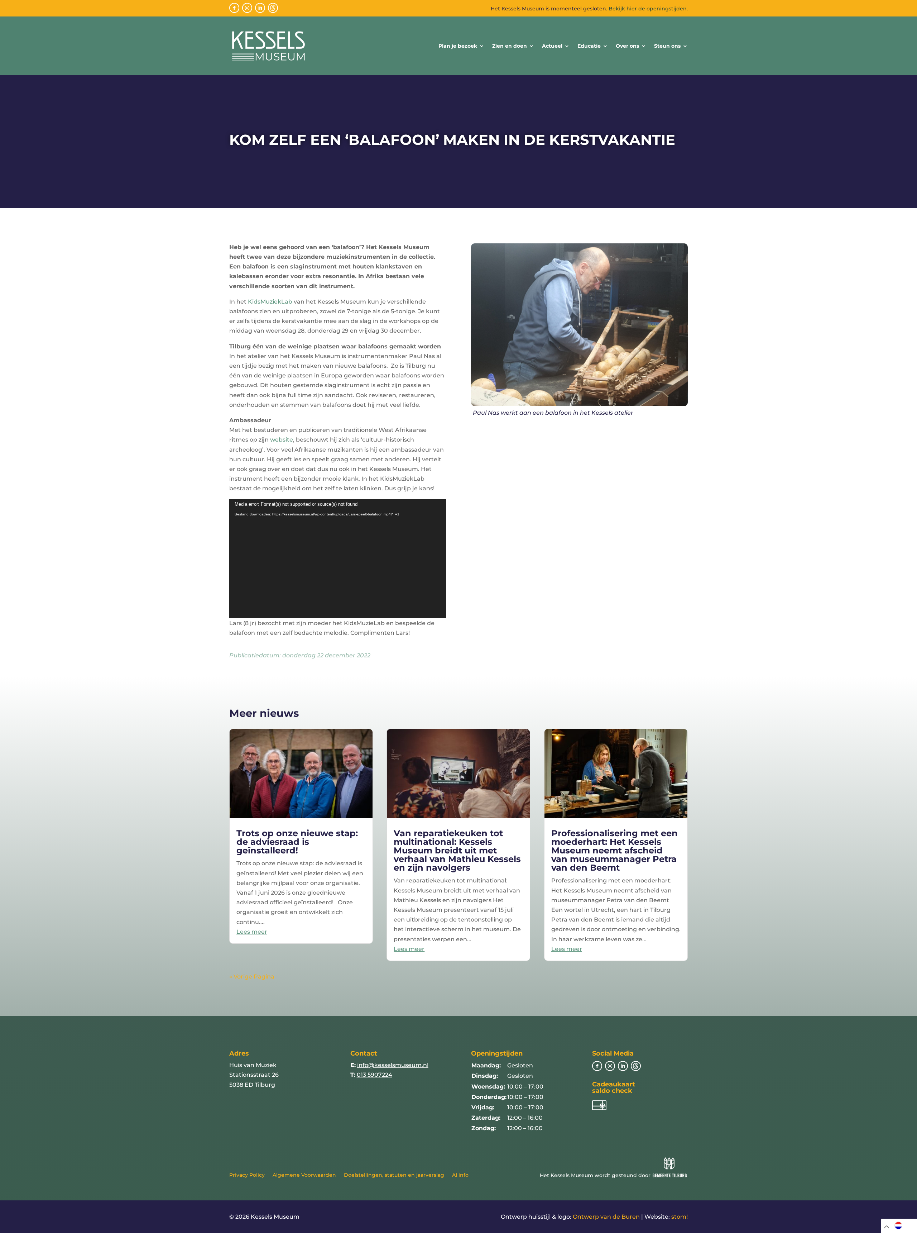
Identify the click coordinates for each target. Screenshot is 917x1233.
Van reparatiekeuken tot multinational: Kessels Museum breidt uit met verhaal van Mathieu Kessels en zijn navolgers (457, 850)
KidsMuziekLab (270, 301)
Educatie (589, 46)
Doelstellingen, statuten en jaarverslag (394, 1175)
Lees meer (251, 931)
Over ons (627, 46)
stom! (679, 1216)
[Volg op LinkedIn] (260, 8)
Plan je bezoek (457, 46)
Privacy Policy (247, 1175)
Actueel (552, 46)
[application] (337, 559)
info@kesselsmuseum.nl (392, 1065)
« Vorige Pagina (251, 976)
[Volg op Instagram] (247, 8)
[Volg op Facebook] (234, 8)
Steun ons (667, 46)
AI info (460, 1175)
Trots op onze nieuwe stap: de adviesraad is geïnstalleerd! (297, 842)
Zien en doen (509, 46)
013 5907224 (374, 1074)
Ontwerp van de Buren (606, 1216)
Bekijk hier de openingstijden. (648, 8)
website (281, 439)
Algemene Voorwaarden (304, 1175)
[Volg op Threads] (273, 8)
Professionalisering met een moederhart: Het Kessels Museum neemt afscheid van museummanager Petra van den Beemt (614, 850)
